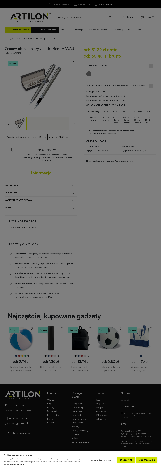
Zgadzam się (126, 460)
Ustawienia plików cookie (102, 460)
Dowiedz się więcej (17, 464)
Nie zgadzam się (147, 460)
